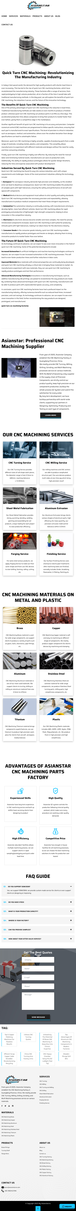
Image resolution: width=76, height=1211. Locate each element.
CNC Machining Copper (8, 1120)
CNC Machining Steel (7, 1126)
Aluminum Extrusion (56, 508)
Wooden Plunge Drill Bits (66, 1056)
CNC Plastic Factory (45, 1169)
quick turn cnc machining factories (15, 306)
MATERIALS (25, 16)
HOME (4, 16)
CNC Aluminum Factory (46, 1176)
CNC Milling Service (56, 463)
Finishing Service (56, 554)
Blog (40, 1150)
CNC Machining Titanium (8, 1133)
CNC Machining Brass (7, 1117)
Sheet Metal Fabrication (19, 508)
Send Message (38, 1017)
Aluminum (19, 674)
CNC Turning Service (20, 463)
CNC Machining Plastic (7, 1136)
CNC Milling (42, 1084)
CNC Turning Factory (45, 1157)
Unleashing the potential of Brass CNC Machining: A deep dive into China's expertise (47, 1041)
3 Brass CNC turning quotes (28, 1037)
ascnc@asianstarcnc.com (12, 1187)
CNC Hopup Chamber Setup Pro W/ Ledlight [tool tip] (47, 1059)
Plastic (56, 719)
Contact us (42, 1154)
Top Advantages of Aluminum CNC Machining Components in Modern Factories (66, 1041)
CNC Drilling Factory (45, 1166)
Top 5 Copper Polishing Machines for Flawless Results (9, 1039)
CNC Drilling (42, 1090)
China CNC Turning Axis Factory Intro (28, 1056)
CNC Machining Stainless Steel (10, 1129)
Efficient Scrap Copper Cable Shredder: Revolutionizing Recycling (9, 1059)
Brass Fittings (5, 1147)
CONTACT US (7, 24)
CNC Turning (43, 1081)
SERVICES (13, 16)
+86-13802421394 (10, 1191)
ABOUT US (48, 16)
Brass (20, 628)
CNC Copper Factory (45, 1172)
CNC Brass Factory (44, 1163)
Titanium (20, 719)
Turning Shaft (5, 1150)
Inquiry (68, 1206)
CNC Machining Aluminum (9, 1123)
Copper (56, 628)
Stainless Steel (56, 674)
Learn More (50, 415)
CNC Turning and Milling (46, 1087)
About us (42, 1147)
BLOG (57, 16)
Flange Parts (5, 1154)
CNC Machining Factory (46, 1160)
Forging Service (19, 554)
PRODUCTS (37, 16)
